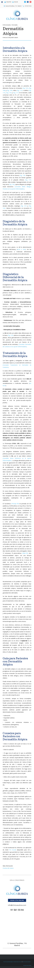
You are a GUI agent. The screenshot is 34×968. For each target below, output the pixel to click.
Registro (8, 2)
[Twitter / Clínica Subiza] (25, 2)
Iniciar (16, 2)
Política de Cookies (27, 961)
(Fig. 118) (22, 175)
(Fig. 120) (12, 184)
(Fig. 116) (9, 93)
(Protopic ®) (15, 503)
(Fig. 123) (10, 335)
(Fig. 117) (16, 93)
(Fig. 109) (9, 90)
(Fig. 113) (19, 90)
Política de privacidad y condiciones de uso (12, 961)
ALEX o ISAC (21, 249)
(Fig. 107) (25, 88)
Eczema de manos (8, 868)
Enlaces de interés (27, 965)
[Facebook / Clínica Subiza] (28, 2)
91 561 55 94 (28, 6)
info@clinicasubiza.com (17, 905)
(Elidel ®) (25, 553)
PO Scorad (12, 850)
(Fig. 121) (24, 206)
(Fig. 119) (28, 180)
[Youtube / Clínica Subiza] (30, 2)
